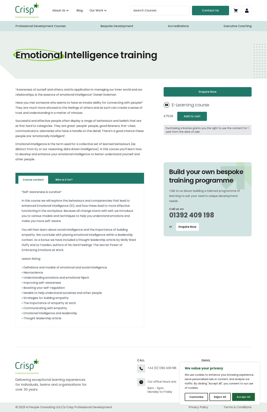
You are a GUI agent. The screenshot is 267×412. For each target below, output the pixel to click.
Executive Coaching (238, 26)
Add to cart (192, 116)
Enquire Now (187, 227)
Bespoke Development (116, 26)
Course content (33, 179)
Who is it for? (64, 179)
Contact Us (210, 10)
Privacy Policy (198, 407)
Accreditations (178, 26)
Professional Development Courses (40, 26)
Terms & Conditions (238, 407)
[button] (67, 11)
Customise (196, 397)
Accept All (243, 397)
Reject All (220, 397)
